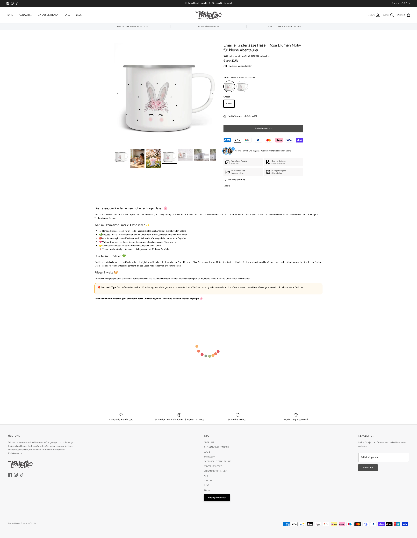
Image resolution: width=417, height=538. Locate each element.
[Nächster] (212, 94)
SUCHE (207, 452)
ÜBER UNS (209, 442)
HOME (10, 15)
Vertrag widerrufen (217, 498)
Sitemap (207, 490)
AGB (206, 476)
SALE (67, 15)
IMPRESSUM (210, 457)
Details (226, 186)
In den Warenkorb (263, 128)
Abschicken (368, 468)
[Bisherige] (117, 94)
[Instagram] (12, 3)
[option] (165, 94)
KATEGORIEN (25, 15)
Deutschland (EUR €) (399, 3)
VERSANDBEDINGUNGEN (216, 471)
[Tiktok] (17, 3)
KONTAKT (209, 481)
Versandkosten (245, 66)
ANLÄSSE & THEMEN (48, 15)
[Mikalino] (208, 15)
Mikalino (17, 523)
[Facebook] (8, 3)
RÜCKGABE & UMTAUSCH (216, 447)
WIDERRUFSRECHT (213, 466)
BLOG (79, 15)
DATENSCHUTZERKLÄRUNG (217, 461)
